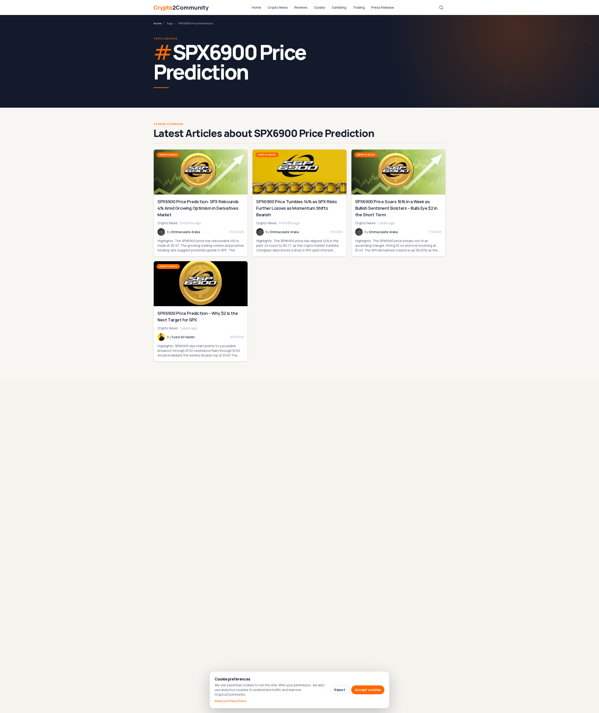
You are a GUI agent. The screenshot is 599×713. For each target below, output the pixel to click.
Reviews (300, 7)
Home (256, 7)
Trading (359, 7)
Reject (339, 689)
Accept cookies (368, 689)
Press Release (382, 7)
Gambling (339, 7)
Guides (319, 7)
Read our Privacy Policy (231, 701)
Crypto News (278, 7)
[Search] (441, 7)
